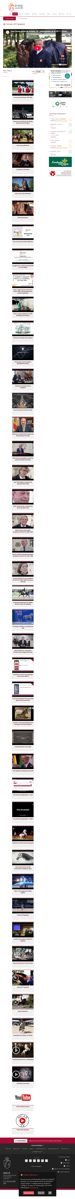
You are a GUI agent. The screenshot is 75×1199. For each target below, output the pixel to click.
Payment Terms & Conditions (62, 1169)
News (48, 14)
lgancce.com (16, 1148)
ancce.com (8, 1148)
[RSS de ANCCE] (46, 1160)
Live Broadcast (22, 18)
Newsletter (20, 1141)
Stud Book (27, 14)
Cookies (67, 1166)
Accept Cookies (28, 1193)
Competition (42, 14)
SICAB (21, 14)
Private (61, 14)
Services (54, 14)
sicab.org (24, 1148)
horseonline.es (65, 1148)
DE (70, 14)
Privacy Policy (66, 1163)
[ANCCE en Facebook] (26, 1160)
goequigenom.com (37, 1151)
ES (67, 14)
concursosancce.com (53, 1148)
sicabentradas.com (40, 1148)
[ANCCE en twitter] (30, 1160)
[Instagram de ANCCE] (38, 1160)
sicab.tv (31, 1148)
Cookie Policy (34, 1187)
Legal (68, 1160)
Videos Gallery (9, 18)
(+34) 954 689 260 (9, 1182)
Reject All (41, 1193)
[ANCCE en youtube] (34, 1160)
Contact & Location (64, 1157)
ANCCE (15, 14)
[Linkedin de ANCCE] (42, 1160)
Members (34, 14)
